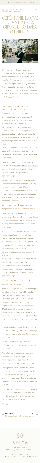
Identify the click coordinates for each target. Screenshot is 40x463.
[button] (36, 11)
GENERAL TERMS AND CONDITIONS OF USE (20, 457)
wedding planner (16, 11)
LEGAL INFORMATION (19, 454)
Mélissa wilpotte (18, 10)
